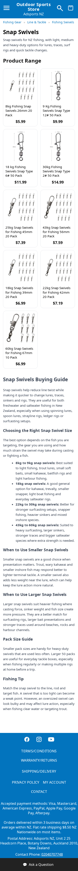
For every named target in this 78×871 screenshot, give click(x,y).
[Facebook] (27, 739)
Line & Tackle (37, 22)
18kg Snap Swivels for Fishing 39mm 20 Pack (19, 292)
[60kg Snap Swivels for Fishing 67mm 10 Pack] (20, 328)
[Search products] (60, 9)
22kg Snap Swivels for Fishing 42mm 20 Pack (56, 292)
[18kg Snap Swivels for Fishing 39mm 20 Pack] (20, 267)
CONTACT (39, 791)
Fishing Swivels (63, 22)
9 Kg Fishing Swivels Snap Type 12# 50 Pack (56, 110)
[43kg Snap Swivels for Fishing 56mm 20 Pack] (58, 207)
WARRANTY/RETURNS (39, 760)
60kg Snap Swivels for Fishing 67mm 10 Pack (19, 352)
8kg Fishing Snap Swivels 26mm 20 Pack (18, 110)
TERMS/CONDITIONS (39, 751)
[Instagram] (39, 739)
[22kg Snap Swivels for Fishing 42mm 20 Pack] (58, 267)
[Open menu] (7, 10)
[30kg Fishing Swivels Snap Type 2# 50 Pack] (58, 146)
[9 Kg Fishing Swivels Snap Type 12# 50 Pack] (58, 86)
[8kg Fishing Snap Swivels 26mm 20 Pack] (20, 86)
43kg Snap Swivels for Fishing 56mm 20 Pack (56, 231)
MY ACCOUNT (54, 782)
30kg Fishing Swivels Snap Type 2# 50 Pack (56, 171)
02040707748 (52, 854)
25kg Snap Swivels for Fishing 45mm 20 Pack (19, 231)
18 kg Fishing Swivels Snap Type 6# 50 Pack (19, 171)
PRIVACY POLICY (25, 782)
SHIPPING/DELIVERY (39, 771)
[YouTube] (51, 739)
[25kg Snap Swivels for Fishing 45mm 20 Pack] (20, 207)
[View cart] (71, 9)
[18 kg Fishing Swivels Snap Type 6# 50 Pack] (20, 146)
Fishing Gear (12, 22)
